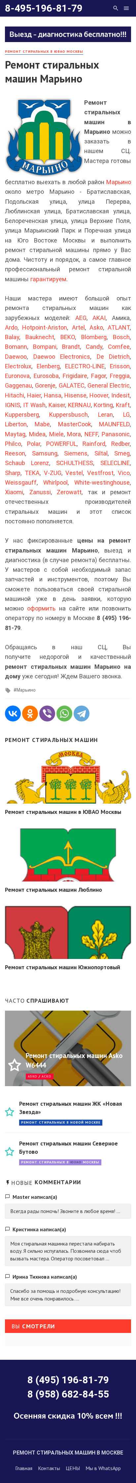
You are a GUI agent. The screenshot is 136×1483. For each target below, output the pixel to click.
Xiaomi (14, 492)
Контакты (49, 1468)
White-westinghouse (102, 482)
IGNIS (12, 404)
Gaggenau (18, 385)
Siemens (75, 453)
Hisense (75, 395)
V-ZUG (52, 472)
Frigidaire (75, 375)
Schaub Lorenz (27, 462)
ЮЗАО (76, 1162)
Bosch (121, 337)
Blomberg (94, 337)
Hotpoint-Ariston (44, 327)
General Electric (108, 385)
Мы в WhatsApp (103, 1468)
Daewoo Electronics (61, 356)
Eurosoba (46, 375)
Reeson (15, 453)
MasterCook (74, 424)
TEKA (32, 472)
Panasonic (116, 434)
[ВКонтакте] (13, 713)
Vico (124, 472)
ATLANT (119, 327)
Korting (103, 404)
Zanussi (40, 492)
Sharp (12, 472)
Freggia (120, 375)
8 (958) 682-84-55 (68, 1394)
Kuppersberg (22, 414)
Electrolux (18, 366)
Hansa (52, 395)
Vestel (74, 472)
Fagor (98, 375)
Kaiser (57, 404)
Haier (34, 395)
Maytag (15, 434)
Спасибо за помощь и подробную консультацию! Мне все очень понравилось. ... (65, 1295)
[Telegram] (81, 713)
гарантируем (48, 279)
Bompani (44, 346)
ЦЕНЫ (73, 1468)
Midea (37, 434)
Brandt (71, 346)
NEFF (91, 434)
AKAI (99, 317)
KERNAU (79, 404)
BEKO (67, 337)
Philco (13, 443)
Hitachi (14, 395)
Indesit (120, 395)
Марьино (118, 182)
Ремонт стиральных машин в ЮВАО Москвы (63, 812)
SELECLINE (115, 462)
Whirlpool (55, 482)
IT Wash (34, 404)
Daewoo (16, 356)
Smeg (122, 453)
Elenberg (48, 366)
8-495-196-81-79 (44, 8)
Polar (33, 443)
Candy (94, 346)
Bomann (16, 346)
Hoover (98, 395)
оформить (41, 608)
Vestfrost (100, 472)
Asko (96, 327)
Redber (120, 443)
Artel (78, 327)
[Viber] (47, 713)
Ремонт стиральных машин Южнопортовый (62, 967)
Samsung (44, 453)
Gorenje (45, 385)
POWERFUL (61, 443)
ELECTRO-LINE (85, 366)
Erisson (120, 366)
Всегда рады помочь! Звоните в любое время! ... (65, 1211)
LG (126, 414)
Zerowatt (69, 492)
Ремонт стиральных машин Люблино (53, 889)
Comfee (119, 346)
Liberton (16, 424)
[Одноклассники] (30, 713)
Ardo (11, 327)
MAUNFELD (114, 424)
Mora (74, 434)
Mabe (42, 424)
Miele (56, 434)
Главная (23, 1468)
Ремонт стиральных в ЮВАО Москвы (44, 51)
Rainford (94, 443)
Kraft (123, 404)
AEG (80, 317)
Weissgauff (21, 482)
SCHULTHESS (74, 462)
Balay (12, 337)
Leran (105, 414)
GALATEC (72, 385)
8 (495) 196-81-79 (68, 1380)
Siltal (101, 453)
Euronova (17, 375)
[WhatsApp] (64, 713)
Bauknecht (39, 337)
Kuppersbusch (68, 414)
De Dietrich (113, 356)
